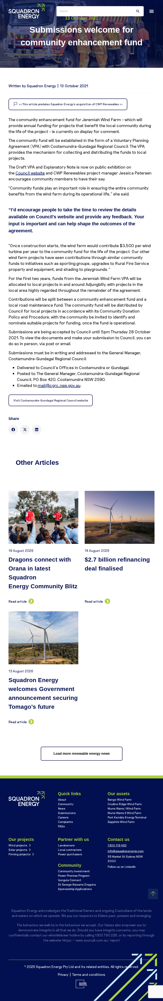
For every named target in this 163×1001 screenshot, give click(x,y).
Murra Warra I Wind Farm (124, 808)
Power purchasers (70, 854)
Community (65, 804)
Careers (63, 817)
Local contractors (70, 849)
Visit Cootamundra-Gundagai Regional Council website (50, 400)
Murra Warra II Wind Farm (124, 813)
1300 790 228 (106, 935)
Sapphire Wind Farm (121, 822)
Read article (17, 601)
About (62, 799)
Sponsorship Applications (75, 889)
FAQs (61, 826)
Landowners (66, 845)
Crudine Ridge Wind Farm (125, 804)
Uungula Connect (69, 880)
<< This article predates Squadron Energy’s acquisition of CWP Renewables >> (71, 104)
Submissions (67, 813)
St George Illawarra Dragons (77, 884)
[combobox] (100, 11)
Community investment (74, 871)
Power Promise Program (74, 875)
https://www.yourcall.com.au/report (91, 940)
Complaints (65, 822)
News (61, 808)
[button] (151, 11)
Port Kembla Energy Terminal (127, 817)
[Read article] (30, 601)
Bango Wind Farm (120, 799)
